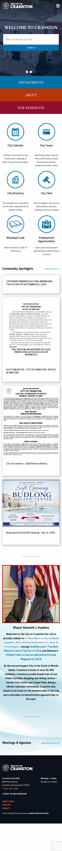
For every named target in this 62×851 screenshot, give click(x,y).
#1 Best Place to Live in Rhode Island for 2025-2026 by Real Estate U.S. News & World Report (31, 642)
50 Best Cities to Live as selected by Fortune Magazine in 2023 (31, 657)
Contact (6, 804)
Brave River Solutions (39, 813)
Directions (8, 801)
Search (31, 47)
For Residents (31, 107)
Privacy (6, 808)
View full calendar (49, 743)
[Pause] (26, 72)
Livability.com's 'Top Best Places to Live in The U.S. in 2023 (31, 649)
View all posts (52, 268)
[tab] (31, 72)
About (31, 94)
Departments (31, 82)
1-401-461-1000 (10, 788)
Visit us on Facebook (15, 793)
